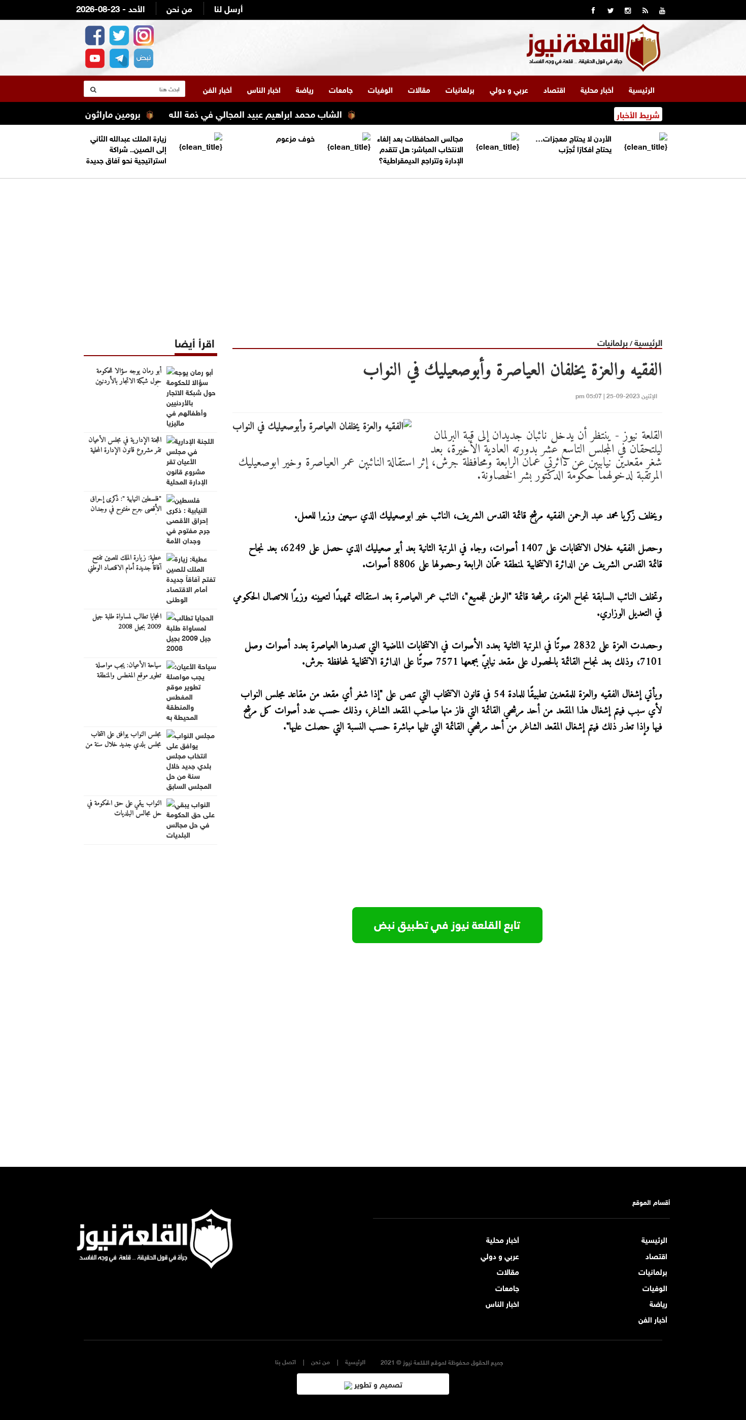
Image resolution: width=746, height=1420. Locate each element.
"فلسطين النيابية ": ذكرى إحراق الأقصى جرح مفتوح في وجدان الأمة (125, 509)
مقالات (419, 88)
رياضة (305, 88)
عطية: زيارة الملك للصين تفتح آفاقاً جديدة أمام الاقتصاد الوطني (124, 563)
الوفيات (380, 88)
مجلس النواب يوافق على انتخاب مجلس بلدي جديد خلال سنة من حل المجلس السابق (123, 745)
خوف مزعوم (295, 137)
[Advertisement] (373, 250)
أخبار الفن (217, 88)
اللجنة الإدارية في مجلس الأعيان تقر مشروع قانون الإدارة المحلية (124, 445)
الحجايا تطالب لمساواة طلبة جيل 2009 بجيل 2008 (126, 622)
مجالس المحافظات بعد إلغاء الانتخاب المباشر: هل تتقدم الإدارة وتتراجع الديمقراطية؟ (420, 148)
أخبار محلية (597, 88)
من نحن (179, 8)
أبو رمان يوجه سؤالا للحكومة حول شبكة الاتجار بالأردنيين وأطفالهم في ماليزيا (128, 381)
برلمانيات (460, 88)
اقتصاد (554, 88)
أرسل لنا (228, 8)
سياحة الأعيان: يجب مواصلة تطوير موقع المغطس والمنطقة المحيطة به (128, 676)
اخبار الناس (264, 88)
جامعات (341, 88)
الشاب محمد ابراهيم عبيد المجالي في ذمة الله (279, 113)
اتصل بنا (285, 1361)
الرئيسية (642, 88)
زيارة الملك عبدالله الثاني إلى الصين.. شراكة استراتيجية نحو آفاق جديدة (126, 148)
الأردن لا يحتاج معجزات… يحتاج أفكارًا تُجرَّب (573, 143)
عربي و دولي (509, 88)
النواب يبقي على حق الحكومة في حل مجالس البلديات (124, 809)
